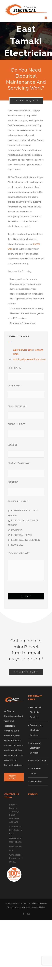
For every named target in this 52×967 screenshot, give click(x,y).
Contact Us (35, 781)
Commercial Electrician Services (36, 730)
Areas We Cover (38, 760)
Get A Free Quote (35, 771)
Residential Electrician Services (35, 712)
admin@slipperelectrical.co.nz (29, 359)
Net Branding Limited (36, 907)
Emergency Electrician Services (35, 748)
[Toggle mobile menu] (46, 17)
